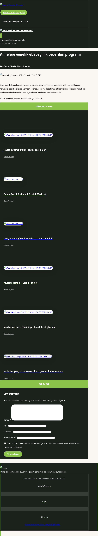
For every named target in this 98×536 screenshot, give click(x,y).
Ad (6, 426)
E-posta (8, 432)
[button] (7, 21)
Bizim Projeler (9, 156)
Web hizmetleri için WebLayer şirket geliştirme (42, 524)
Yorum (7, 420)
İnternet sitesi (10, 437)
